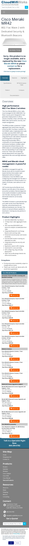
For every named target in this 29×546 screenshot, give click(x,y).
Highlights (24, 78)
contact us (12, 66)
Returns (5, 494)
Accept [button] (11, 543)
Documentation (14, 95)
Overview (5, 78)
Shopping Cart (7, 457)
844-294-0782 (10, 512)
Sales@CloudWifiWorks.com (14, 515)
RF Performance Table (21, 84)
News (4, 490)
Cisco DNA (6, 476)
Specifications (7, 83)
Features (14, 78)
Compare (21, 90)
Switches (5, 469)
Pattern (7, 90)
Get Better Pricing (14, 50)
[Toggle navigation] (4, 12)
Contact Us (6, 459)
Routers (5, 467)
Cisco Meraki (6, 478)
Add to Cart (15, 295)
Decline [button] (17, 543)
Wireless (5, 471)
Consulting (6, 497)
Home (4, 455)
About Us (5, 488)
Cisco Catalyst (7, 473)
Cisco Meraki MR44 (15, 62)
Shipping (5, 492)
